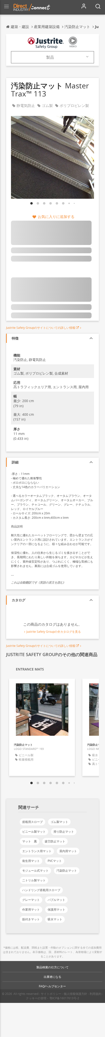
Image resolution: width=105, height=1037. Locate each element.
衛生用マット (31, 861)
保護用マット (56, 909)
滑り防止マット (63, 832)
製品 (50, 57)
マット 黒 (29, 841)
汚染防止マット (66, 870)
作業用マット (31, 909)
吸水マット (55, 919)
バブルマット (56, 900)
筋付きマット (31, 919)
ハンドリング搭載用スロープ (41, 890)
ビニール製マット (34, 832)
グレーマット (31, 900)
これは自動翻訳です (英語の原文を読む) (37, 582)
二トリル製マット (34, 880)
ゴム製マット (59, 822)
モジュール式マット (35, 870)
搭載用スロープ (32, 822)
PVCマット (55, 861)
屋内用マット (68, 851)
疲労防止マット (55, 841)
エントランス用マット (37, 851)
